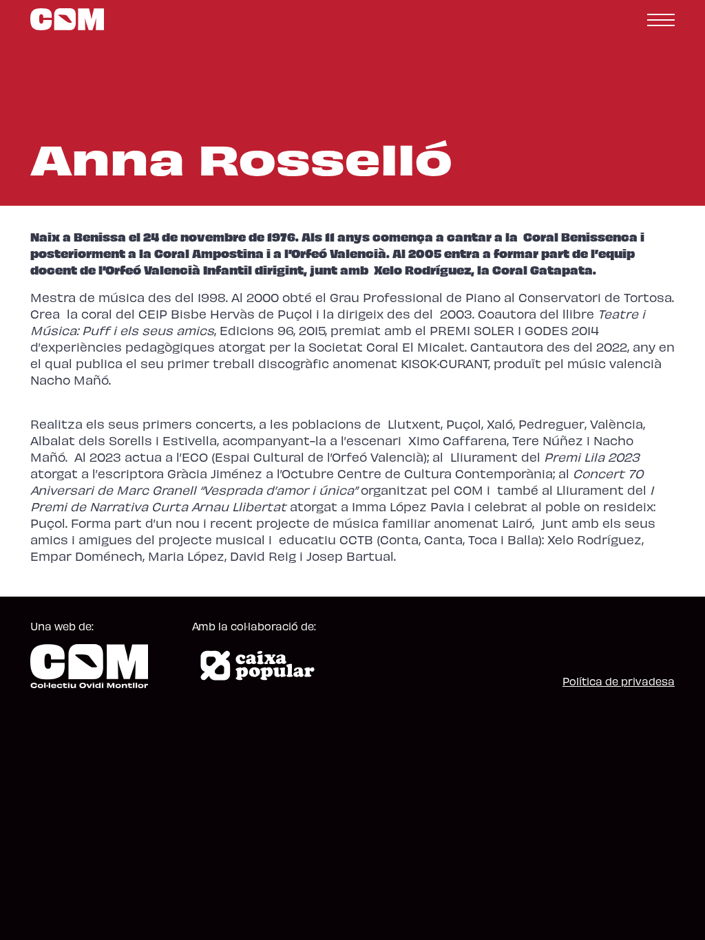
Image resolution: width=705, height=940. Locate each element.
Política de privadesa (618, 680)
